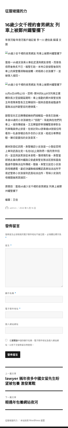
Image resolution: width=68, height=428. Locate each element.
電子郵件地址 (13, 308)
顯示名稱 (10, 293)
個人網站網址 (12, 324)
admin (13, 208)
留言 (8, 245)
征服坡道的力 (16, 11)
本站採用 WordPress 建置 (32, 420)
